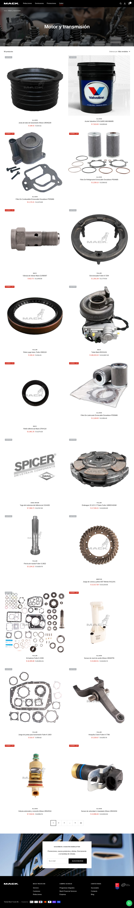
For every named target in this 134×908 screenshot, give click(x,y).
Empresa (63, 894)
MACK (35, 273)
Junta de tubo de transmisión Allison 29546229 (35, 123)
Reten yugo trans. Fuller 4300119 (34, 352)
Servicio (36, 888)
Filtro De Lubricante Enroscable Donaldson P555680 (99, 415)
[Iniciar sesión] (125, 3)
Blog (92, 894)
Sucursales (95, 888)
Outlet (61, 3)
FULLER (99, 273)
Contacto (94, 891)
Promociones (51, 3)
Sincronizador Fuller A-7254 (99, 276)
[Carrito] (129, 4)
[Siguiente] (80, 823)
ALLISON (35, 120)
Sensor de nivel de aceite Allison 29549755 (99, 658)
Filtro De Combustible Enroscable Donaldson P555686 (35, 199)
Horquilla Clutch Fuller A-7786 (99, 734)
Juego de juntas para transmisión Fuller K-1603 (34, 734)
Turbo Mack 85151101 (99, 352)
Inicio (5, 10)
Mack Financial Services (68, 891)
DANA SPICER (35, 502)
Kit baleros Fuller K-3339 (35, 658)
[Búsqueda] (121, 3)
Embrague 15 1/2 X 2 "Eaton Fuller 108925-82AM (99, 505)
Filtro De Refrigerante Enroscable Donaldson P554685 (99, 179)
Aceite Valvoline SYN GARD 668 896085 (99, 121)
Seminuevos (39, 3)
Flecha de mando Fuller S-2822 (35, 563)
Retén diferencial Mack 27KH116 (34, 429)
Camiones (36, 891)
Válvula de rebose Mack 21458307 (35, 276)
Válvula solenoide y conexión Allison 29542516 (34, 811)
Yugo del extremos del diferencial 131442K (35, 505)
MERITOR (99, 579)
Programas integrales (67, 888)
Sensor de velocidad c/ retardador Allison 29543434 (99, 811)
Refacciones (27, 3)
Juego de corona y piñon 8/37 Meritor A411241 (99, 582)
